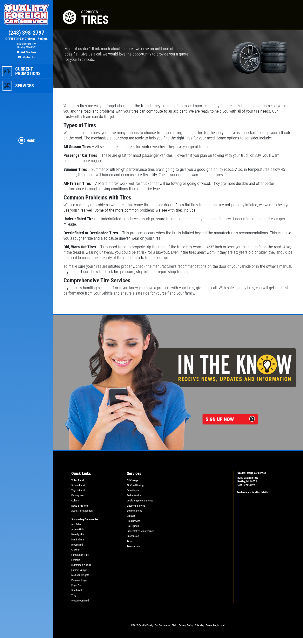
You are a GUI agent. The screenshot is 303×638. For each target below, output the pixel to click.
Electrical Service (136, 505)
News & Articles (79, 505)
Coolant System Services (140, 500)
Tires (129, 541)
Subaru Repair (78, 485)
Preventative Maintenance (140, 531)
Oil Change (132, 480)
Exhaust (131, 515)
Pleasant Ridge (79, 580)
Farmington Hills (80, 554)
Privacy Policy (186, 625)
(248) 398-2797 (246, 484)
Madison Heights (80, 575)
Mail (223, 625)
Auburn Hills (77, 529)
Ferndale (75, 559)
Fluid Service (133, 520)
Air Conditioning (135, 485)
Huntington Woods (81, 564)
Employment (77, 495)
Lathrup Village (79, 570)
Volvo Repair (78, 480)
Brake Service (134, 495)
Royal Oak (76, 585)
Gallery (75, 500)
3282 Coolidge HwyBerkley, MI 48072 (247, 479)
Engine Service (134, 510)
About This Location (82, 510)
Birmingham (77, 539)
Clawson (75, 549)
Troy (73, 595)
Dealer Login (212, 625)
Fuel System (133, 525)
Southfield (76, 590)
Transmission (134, 546)
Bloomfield (77, 544)
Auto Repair (133, 490)
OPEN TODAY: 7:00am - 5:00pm (26, 39)
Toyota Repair (78, 490)
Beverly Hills (77, 534)
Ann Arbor (76, 524)
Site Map (199, 625)
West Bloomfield (80, 600)
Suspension (133, 536)
